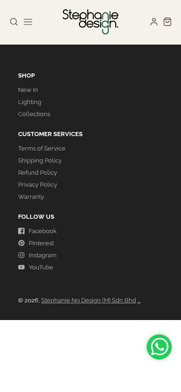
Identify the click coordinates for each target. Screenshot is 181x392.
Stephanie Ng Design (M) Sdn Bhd (88, 300)
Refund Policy (37, 172)
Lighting (29, 101)
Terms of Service (41, 148)
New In (28, 89)
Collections (34, 114)
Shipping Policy (40, 160)
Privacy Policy (37, 184)
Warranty (31, 196)
